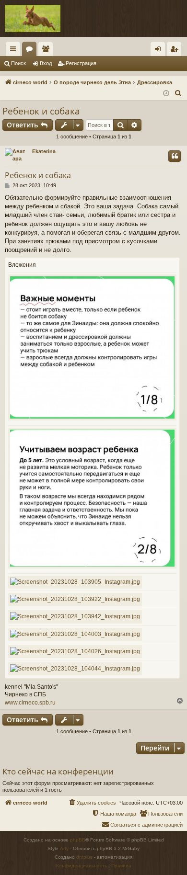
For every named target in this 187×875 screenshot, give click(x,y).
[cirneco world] (33, 18)
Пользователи (47, 50)
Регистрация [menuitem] (176, 50)
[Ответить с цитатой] (174, 156)
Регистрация (81, 63)
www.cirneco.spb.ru (30, 702)
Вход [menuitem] (160, 50)
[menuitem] (178, 93)
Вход (46, 63)
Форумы (31, 50)
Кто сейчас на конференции (58, 771)
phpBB (77, 839)
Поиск (18, 63)
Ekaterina (44, 151)
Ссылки (15, 50)
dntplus (84, 857)
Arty (64, 848)
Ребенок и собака (41, 111)
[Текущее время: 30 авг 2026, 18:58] (166, 93)
